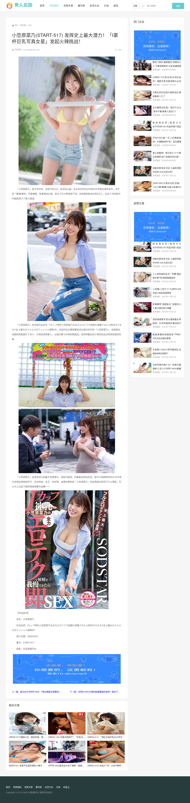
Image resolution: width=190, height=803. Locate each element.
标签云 (66, 786)
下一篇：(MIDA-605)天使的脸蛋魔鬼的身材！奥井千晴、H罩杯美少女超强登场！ (96, 691)
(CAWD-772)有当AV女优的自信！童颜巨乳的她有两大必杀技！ (167, 79)
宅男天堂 (68, 5)
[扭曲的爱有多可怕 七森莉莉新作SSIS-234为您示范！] (142, 171)
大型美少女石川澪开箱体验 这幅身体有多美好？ (167, 351)
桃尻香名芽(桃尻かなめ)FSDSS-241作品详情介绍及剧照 (167, 124)
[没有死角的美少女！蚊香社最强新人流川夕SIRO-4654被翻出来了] (142, 368)
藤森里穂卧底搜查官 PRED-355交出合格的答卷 (167, 336)
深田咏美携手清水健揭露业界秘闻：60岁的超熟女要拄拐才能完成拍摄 (167, 321)
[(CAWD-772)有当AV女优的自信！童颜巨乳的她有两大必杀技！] (142, 80)
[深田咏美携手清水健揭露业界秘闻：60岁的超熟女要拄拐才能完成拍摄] (142, 322)
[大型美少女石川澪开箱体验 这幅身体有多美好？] (142, 353)
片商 (106, 5)
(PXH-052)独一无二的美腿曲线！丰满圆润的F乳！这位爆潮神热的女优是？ (167, 139)
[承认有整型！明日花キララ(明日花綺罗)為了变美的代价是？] (142, 156)
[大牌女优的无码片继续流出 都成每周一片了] (142, 95)
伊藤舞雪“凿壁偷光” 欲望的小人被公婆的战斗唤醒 (167, 306)
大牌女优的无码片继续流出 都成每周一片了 (167, 94)
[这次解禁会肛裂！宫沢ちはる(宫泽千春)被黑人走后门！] (142, 110)
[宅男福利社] (21, 5)
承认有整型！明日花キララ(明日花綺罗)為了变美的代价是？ (167, 154)
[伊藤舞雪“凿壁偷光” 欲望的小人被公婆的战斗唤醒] (142, 307)
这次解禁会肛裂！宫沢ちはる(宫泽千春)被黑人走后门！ (167, 109)
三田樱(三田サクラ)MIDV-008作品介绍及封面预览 (167, 290)
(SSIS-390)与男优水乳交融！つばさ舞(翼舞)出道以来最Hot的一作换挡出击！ (167, 185)
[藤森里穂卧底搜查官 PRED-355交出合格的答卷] (142, 337)
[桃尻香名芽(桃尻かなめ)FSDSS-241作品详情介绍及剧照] (142, 126)
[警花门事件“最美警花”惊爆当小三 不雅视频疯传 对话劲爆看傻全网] (142, 65)
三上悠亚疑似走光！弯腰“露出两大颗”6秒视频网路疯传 (167, 275)
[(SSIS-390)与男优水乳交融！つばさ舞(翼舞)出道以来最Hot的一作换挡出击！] (142, 186)
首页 (42, 5)
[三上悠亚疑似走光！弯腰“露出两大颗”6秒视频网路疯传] (142, 277)
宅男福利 (54, 5)
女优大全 (94, 5)
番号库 (81, 5)
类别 (115, 5)
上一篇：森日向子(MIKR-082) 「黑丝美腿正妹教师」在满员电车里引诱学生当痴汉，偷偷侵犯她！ (39, 691)
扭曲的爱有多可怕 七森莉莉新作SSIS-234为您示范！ (167, 169)
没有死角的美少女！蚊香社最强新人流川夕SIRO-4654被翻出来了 (167, 366)
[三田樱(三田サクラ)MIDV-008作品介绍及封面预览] (142, 292)
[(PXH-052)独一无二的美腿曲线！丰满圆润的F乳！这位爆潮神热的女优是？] (142, 141)
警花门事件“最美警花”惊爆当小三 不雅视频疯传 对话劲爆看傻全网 (167, 64)
